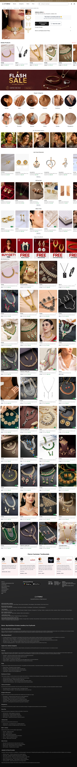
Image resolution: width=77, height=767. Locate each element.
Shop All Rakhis (20, 618)
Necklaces (7, 610)
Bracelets (11, 610)
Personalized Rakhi (43, 618)
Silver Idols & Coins (44, 604)
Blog (2, 593)
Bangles (25, 610)
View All (73, 42)
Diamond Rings (68, 610)
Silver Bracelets (10, 604)
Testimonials (3, 591)
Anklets (43, 610)
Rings (15, 610)
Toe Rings (39, 610)
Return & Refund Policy (5, 586)
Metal (28, 3)
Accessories (63, 610)
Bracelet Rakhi (36, 618)
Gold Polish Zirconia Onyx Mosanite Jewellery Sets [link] (29, 8)
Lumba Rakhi (62, 618)
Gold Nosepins (35, 607)
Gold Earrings (3, 607)
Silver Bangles (31, 604)
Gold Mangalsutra (42, 607)
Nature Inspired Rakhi (14, 619)
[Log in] (71, 4)
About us (3, 581)
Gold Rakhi (31, 618)
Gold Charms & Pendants (22, 607)
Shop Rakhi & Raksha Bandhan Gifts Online (8, 618)
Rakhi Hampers (68, 618)
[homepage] (6, 4)
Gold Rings (15, 607)
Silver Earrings (4, 604)
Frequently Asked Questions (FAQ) (7, 583)
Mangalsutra (34, 610)
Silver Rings (16, 604)
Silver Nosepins (37, 604)
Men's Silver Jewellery (16, 613)
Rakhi (59, 610)
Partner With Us (4, 590)
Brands (14, 3)
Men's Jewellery (54, 610)
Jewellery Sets (9, 8)
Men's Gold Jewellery (25, 613)
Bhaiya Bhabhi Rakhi (55, 618)
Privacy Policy (3, 584)
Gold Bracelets (9, 607)
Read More (22, 571)
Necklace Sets (16, 8)
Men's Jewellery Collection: (6, 613)
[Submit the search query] (39, 4)
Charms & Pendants (20, 610)
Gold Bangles (29, 607)
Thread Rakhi (7, 619)
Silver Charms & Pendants (23, 604)
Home (4, 8)
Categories (21, 3)
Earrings (2, 610)
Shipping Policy (4, 587)
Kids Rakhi (49, 618)
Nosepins (30, 610)
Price (33, 3)
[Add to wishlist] (17, 284)
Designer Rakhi (26, 618)
